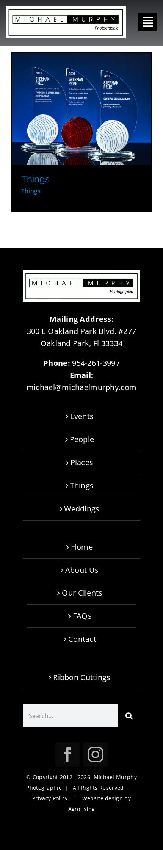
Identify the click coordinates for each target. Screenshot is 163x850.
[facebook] (67, 754)
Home (82, 547)
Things (35, 179)
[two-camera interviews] (81, 108)
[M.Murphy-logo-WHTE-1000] (66, 10)
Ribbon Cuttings (82, 677)
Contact (82, 639)
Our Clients (82, 593)
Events (82, 416)
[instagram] (95, 754)
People (82, 439)
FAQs (82, 616)
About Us (82, 570)
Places (82, 462)
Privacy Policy (49, 798)
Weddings (81, 508)
